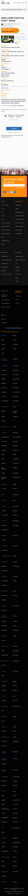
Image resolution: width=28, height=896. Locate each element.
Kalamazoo (4, 585)
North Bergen (4, 655)
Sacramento (4, 387)
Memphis (3, 785)
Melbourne (15, 450)
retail (17, 208)
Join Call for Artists (6, 274)
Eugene (15, 726)
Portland (3, 731)
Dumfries (3, 842)
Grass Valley (16, 370)
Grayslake (15, 510)
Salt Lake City (16, 827)
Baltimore (3, 566)
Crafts (2, 215)
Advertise (3, 270)
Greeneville (4, 781)
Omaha (3, 640)
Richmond (15, 846)
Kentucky (4, 535)
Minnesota (4, 591)
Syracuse (15, 690)
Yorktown (15, 851)
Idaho (3, 500)
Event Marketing (5, 303)
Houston (15, 809)
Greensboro (4, 625)
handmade (18, 205)
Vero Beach (15, 473)
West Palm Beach (4, 478)
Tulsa (2, 710)
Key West (15, 445)
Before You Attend (14, 119)
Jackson (15, 882)
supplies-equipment (20, 219)
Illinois (3, 506)
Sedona (3, 348)
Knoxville (15, 781)
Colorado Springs (15, 411)
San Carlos (15, 387)
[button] (16, 31)
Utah (3, 827)
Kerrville (3, 813)
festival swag (19, 230)
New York (4, 681)
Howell (14, 581)
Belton (3, 795)
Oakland (3, 379)
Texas (3, 791)
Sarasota (15, 467)
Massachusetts (5, 556)
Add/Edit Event (5, 256)
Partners (18, 270)
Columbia (15, 758)
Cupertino (3, 370)
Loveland (3, 421)
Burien (3, 861)
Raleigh (14, 625)
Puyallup (15, 861)
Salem (14, 731)
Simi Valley (15, 400)
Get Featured (4, 267)
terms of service (8, 891)
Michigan (4, 576)
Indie (2, 237)
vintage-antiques (20, 212)
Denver (3, 416)
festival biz (4, 291)
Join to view (4, 88)
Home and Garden (5, 230)
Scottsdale (15, 344)
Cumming (3, 488)
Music (2, 208)
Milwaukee (15, 871)
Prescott (3, 344)
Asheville (15, 616)
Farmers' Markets (5, 233)
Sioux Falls (15, 769)
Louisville (3, 540)
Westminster (4, 570)
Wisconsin (4, 871)
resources (18, 252)
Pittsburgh (3, 745)
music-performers (20, 215)
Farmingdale (16, 650)
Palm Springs (16, 379)
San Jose (3, 396)
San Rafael (15, 396)
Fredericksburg (5, 809)
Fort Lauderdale (16, 437)
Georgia (4, 484)
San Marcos (15, 822)
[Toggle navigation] (26, 2)
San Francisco (16, 392)
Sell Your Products (5, 307)
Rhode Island (3, 752)
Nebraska (4, 636)
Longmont (15, 416)
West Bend (4, 876)
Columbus (15, 700)
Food (2, 219)
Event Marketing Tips (6, 260)
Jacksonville (4, 445)
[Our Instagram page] (8, 192)
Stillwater (3, 600)
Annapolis (15, 562)
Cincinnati (3, 700)
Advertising (4, 322)
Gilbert (14, 335)
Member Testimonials (21, 260)
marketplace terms (18, 891)
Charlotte (3, 621)
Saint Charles (4, 515)
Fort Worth (15, 804)
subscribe (19, 188)
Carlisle (14, 737)
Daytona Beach (5, 437)
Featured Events (5, 240)
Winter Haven (16, 477)
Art (2, 212)
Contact (17, 303)
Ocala (2, 459)
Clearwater (15, 432)
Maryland (4, 562)
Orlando (3, 463)
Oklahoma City (16, 706)
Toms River (15, 655)
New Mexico (5, 661)
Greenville (3, 764)
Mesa (2, 340)
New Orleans (4, 550)
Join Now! (14, 128)
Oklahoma (4, 706)
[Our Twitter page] (11, 192)
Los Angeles (16, 374)
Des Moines (15, 494)
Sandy (2, 832)
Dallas (2, 804)
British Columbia (4, 359)
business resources (20, 226)
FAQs (17, 281)
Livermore (3, 374)
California (4, 365)
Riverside (15, 383)
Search (3, 244)
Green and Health (5, 222)
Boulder (3, 411)
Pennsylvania (5, 737)
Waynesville (4, 630)
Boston (14, 556)
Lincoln (14, 636)
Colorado (4, 406)
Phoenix (15, 340)
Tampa (3, 473)
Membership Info (20, 256)
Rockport (15, 817)
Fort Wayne (4, 525)
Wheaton (15, 515)
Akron (14, 696)
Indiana (3, 521)
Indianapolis (16, 525)
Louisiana (4, 545)
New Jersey (5, 646)
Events (3, 201)
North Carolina (4, 616)
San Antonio (4, 822)
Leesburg (3, 450)
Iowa (3, 494)
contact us (18, 893)
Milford (14, 426)
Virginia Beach (4, 851)
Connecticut (5, 426)
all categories (19, 233)
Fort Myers (4, 441)
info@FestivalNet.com (14, 328)
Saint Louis (4, 610)
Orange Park (16, 459)
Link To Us (18, 274)
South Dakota (3, 770)
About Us (4, 315)
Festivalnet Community (18, 291)
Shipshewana (4, 529)
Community (18, 296)
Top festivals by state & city (10, 331)
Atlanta (14, 484)
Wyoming (4, 882)
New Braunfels (5, 817)
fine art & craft (19, 222)
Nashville (15, 785)
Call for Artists (4, 205)
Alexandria (15, 838)
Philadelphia (16, 741)
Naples (14, 454)
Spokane (15, 866)
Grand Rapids (4, 581)
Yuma (2, 353)
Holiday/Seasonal (5, 226)
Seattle (3, 866)
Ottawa (14, 716)
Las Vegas (15, 671)
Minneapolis (4, 595)
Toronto (3, 721)
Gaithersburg (16, 566)
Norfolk (3, 846)
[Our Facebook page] (4, 192)
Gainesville (15, 441)
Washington (5, 857)
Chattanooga (16, 776)
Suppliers (18, 267)
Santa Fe (3, 665)
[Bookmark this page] (15, 192)
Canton (14, 795)
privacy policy (10, 893)
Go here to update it (18, 105)
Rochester (3, 690)
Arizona (4, 335)
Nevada (3, 671)
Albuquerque (16, 661)
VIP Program (4, 263)
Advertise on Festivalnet (4, 295)
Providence (15, 751)
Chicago (3, 510)
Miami (2, 454)
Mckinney (15, 813)
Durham (15, 621)
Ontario (4, 716)
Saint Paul (15, 595)
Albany (14, 681)
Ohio (2, 696)
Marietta (15, 488)
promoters (4, 252)
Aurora (14, 406)
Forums (17, 299)
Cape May (15, 646)
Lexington (15, 535)
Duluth (14, 591)
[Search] (23, 2)
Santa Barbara (4, 400)
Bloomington (16, 506)
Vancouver (15, 359)
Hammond (15, 545)
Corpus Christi (16, 800)
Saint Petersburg (4, 468)
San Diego (3, 392)
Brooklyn (3, 685)
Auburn (14, 857)
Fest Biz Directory (5, 299)
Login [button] (19, 132)
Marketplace (19, 201)
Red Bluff (3, 383)
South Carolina (4, 759)
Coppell (3, 800)
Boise (14, 500)
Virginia (4, 838)
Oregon (3, 726)
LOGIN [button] (15, 2)
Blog (17, 277)
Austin (14, 791)
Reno (2, 675)
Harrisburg (4, 741)
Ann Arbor (15, 576)
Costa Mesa (16, 365)
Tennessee (4, 776)
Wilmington (15, 630)
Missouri (4, 605)
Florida (3, 432)
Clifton (3, 650)
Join (2, 109)
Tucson (14, 348)
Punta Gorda (16, 463)
